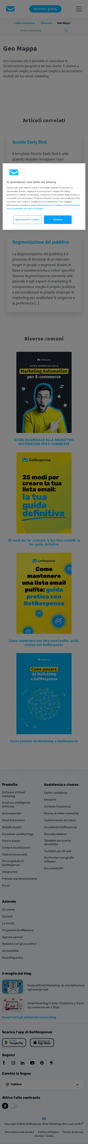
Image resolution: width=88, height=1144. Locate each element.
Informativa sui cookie (49, 205)
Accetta (57, 219)
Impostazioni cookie (27, 219)
